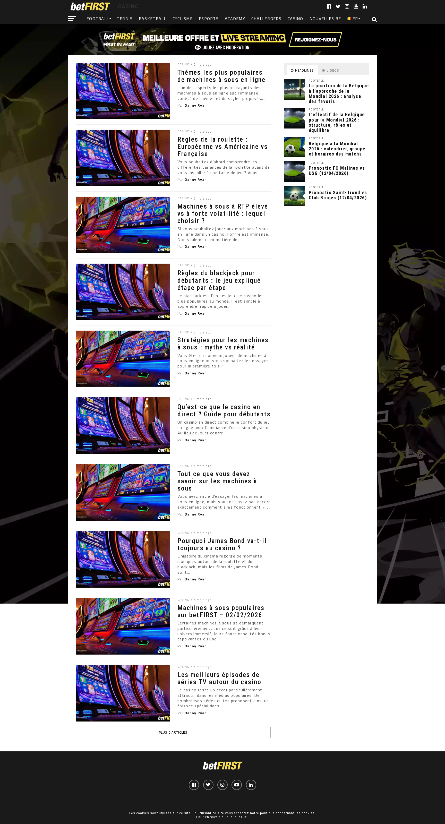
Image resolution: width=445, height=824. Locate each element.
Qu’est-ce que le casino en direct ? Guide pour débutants (223, 410)
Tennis (125, 18)
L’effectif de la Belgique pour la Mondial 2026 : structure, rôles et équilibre (337, 122)
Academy (235, 18)
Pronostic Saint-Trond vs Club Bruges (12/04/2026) (338, 195)
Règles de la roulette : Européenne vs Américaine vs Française (222, 146)
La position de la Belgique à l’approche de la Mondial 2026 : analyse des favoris (339, 93)
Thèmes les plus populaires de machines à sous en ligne (221, 76)
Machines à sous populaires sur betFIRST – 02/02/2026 (220, 611)
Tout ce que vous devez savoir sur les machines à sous (217, 481)
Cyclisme (183, 18)
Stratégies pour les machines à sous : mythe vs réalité (223, 343)
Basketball (152, 18)
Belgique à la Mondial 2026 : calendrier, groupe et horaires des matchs (337, 149)
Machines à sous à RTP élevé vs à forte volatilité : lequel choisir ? (222, 213)
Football (98, 18)
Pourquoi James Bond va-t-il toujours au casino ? (222, 544)
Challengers (266, 18)
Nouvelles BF (325, 18)
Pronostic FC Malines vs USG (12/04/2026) (337, 170)
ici (246, 816)
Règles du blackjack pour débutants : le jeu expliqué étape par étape (219, 280)
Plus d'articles (173, 732)
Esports (209, 18)
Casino (295, 18)
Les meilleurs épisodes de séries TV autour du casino (219, 678)
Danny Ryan (196, 105)
